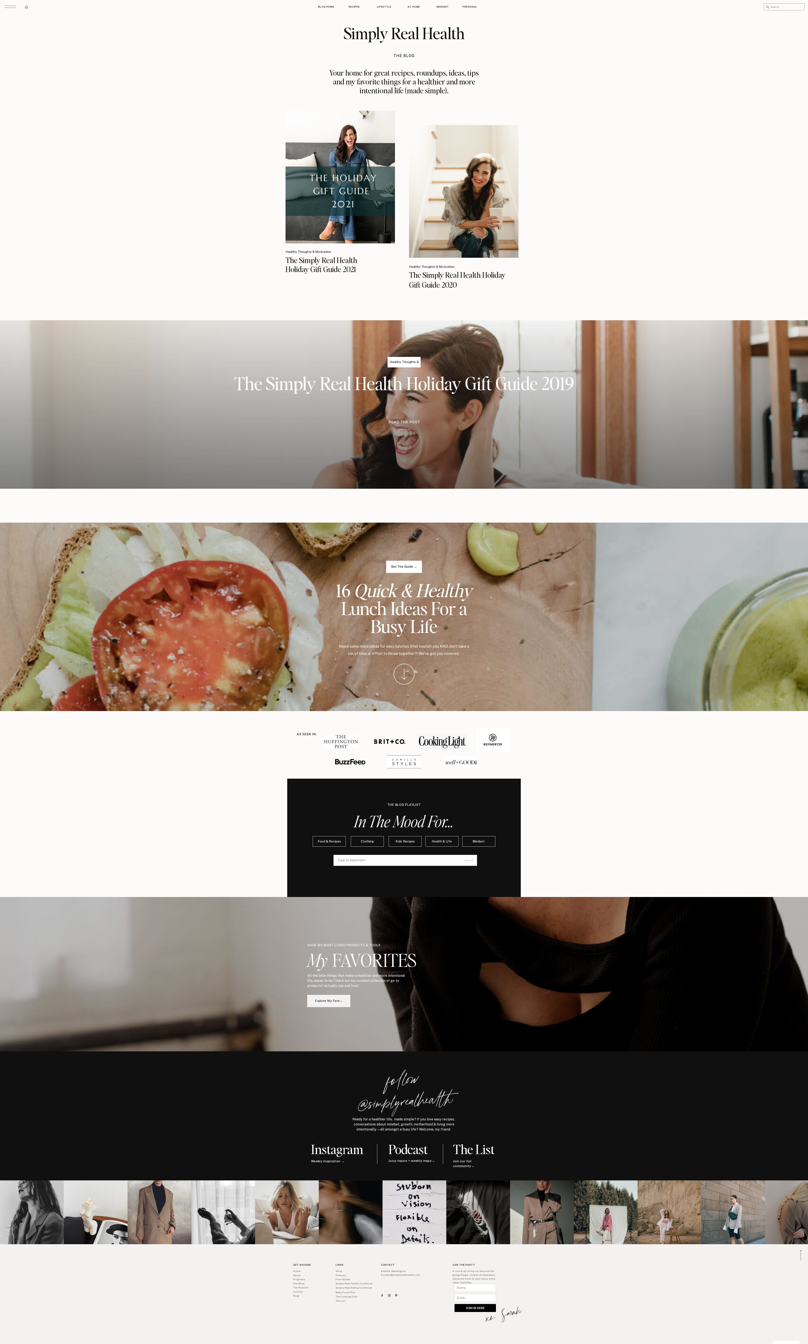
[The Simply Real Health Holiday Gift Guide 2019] (404, 429)
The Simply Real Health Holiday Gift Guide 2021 (321, 264)
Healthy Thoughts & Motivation (308, 252)
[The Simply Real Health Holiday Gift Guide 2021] (340, 177)
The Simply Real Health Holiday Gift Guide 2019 (404, 383)
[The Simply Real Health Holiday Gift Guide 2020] (463, 191)
